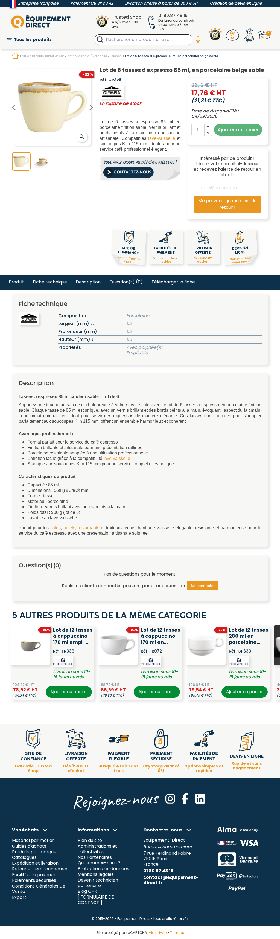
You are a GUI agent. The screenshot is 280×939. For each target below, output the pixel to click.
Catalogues (24, 857)
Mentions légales (96, 874)
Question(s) (126, 282)
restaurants (88, 527)
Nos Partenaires (95, 857)
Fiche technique (50, 282)
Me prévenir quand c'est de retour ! (227, 204)
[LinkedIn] (200, 798)
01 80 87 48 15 (158, 871)
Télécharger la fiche (173, 282)
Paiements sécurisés (34, 880)
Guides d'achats (29, 846)
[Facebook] (184, 798)
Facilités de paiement (35, 875)
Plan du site (90, 840)
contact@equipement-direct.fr (170, 880)
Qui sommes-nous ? (99, 863)
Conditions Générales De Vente (38, 889)
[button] (29, 39)
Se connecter (203, 585)
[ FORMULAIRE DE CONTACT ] (96, 900)
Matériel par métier (33, 840)
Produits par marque (34, 852)
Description (88, 282)
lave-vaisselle (161, 138)
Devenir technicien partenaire (98, 883)
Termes (177, 932)
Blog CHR (87, 891)
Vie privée (158, 932)
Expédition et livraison (35, 863)
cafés (55, 527)
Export (19, 897)
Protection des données (103, 869)
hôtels (69, 527)
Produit (16, 282)
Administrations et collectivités (97, 848)
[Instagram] (170, 798)
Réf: (103, 80)
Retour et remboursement (40, 869)
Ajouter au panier (68, 692)
